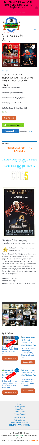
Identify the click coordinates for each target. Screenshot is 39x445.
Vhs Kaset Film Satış (14, 37)
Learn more (18, 12)
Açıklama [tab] (5, 143)
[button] (33, 47)
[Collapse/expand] (36, 7)
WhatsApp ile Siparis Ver (15, 125)
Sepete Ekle (9, 118)
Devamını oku (10, 358)
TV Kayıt (5, 71)
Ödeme (19, 404)
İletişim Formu (19, 409)
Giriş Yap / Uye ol (19, 414)
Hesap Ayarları (20, 407)
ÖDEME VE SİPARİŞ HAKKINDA (19, 425)
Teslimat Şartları (19, 420)
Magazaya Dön (10, 131)
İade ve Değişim (19, 417)
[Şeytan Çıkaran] (19, 212)
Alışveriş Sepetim (19, 411)
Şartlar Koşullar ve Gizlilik (19, 422)
